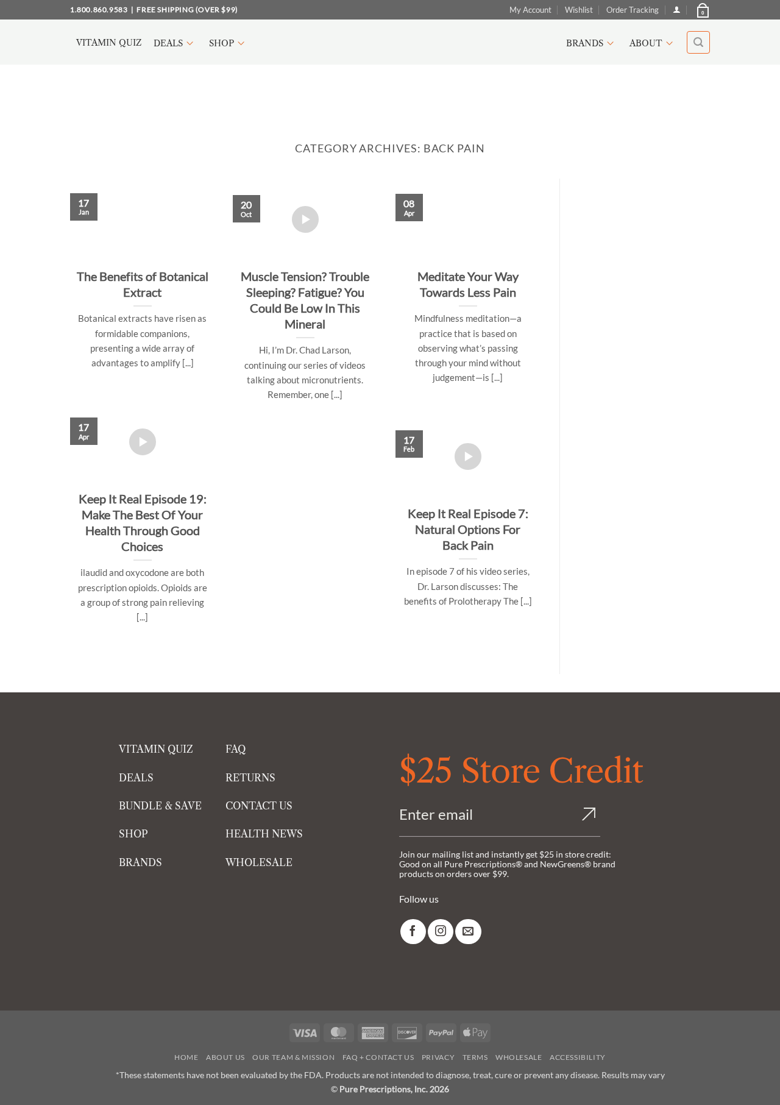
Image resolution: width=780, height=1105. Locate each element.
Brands (584, 43)
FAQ (235, 749)
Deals (168, 43)
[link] (413, 931)
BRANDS (140, 862)
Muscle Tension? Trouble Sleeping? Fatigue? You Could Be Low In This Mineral (305, 300)
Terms (475, 1057)
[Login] (677, 9)
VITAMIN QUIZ (156, 749)
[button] (702, 10)
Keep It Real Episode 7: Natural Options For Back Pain (468, 529)
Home (186, 1057)
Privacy (438, 1057)
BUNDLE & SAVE (160, 806)
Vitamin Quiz (108, 42)
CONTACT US (258, 806)
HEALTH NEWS (264, 834)
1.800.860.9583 (98, 9)
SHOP (133, 834)
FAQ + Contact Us (378, 1057)
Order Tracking (632, 10)
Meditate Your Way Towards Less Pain (468, 284)
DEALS (136, 778)
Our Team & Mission (293, 1057)
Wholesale (518, 1057)
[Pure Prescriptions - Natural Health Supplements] (390, 42)
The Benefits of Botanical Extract (142, 284)
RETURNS (250, 778)
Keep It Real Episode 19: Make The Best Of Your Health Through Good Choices (143, 522)
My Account (530, 10)
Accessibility (578, 1057)
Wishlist (579, 10)
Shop (221, 43)
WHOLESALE (258, 862)
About (645, 43)
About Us (225, 1057)
